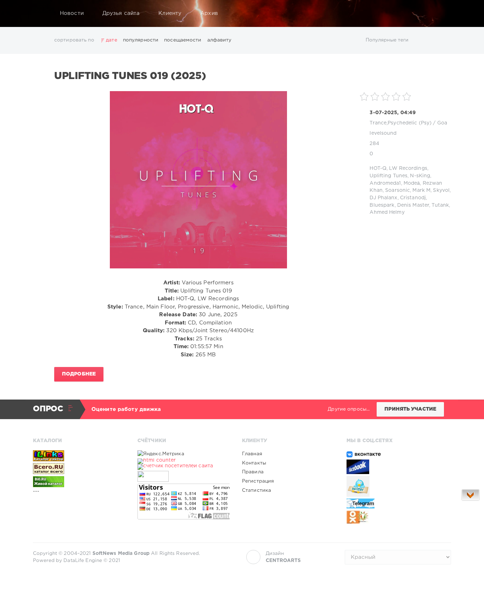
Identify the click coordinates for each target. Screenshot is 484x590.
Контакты (254, 463)
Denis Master (413, 205)
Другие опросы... (349, 409)
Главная (252, 454)
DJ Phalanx (383, 198)
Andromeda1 (385, 183)
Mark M (421, 190)
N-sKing (420, 176)
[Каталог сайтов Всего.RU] (79, 468)
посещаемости (182, 40)
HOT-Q (378, 168)
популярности (140, 40)
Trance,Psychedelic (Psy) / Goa (408, 123)
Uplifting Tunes (388, 176)
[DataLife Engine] (40, 13)
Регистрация (258, 481)
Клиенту (169, 13)
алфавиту (219, 40)
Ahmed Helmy (387, 212)
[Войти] (441, 13)
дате (111, 40)
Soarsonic (397, 190)
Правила (253, 472)
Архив (209, 13)
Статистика (256, 490)
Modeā (412, 183)
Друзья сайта (121, 13)
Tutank (440, 205)
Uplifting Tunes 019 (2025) (130, 76)
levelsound (383, 133)
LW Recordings (408, 168)
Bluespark (382, 205)
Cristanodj (413, 198)
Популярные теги (387, 40)
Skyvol (441, 190)
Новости (72, 13)
